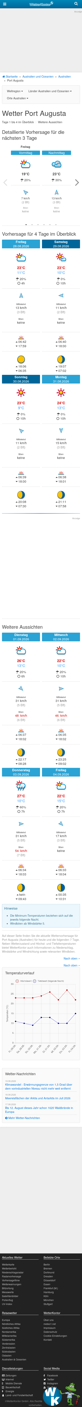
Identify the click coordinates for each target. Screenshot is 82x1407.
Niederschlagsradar (12, 1272)
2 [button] (32, 225)
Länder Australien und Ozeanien (49, 91)
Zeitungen (11, 1375)
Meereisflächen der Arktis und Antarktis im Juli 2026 (37, 1098)
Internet (10, 1379)
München (49, 1300)
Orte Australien (17, 98)
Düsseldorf (49, 1280)
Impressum (50, 1327)
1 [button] (26, 225)
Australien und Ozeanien (38, 76)
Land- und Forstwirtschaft (19, 1395)
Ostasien (7, 1355)
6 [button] (56, 225)
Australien (64, 76)
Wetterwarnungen (11, 1284)
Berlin (47, 1264)
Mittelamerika (9, 1335)
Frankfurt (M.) (51, 1288)
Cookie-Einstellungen (55, 1335)
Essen (47, 1284)
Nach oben (71, 958)
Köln (46, 1296)
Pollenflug (7, 1300)
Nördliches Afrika (11, 1323)
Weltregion (14, 91)
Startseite (11, 76)
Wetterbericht (9, 1268)
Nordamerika (9, 1331)
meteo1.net (50, 1323)
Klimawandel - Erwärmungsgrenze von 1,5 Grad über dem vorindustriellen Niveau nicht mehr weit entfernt (38, 1086)
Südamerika (8, 1339)
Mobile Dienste (14, 1383)
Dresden (48, 1276)
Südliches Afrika (11, 1327)
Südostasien (9, 1351)
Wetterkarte (8, 1264)
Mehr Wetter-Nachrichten (24, 1118)
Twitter (50, 1379)
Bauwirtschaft (13, 1387)
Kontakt (48, 1339)
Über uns (49, 1320)
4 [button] (44, 225)
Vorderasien (8, 1343)
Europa (6, 1320)
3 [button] (38, 225)
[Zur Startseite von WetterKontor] (41, 3)
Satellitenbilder (10, 1296)
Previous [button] (5, 182)
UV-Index (7, 1304)
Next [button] (77, 182)
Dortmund (49, 1272)
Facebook (52, 1375)
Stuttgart (48, 1304)
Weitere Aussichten (50, 122)
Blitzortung (8, 1288)
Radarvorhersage (11, 1276)
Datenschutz (50, 1331)
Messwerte (8, 1292)
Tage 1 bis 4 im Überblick (18, 122)
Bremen (48, 1268)
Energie (10, 1391)
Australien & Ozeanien (14, 1359)
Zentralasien (9, 1347)
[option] (25, 182)
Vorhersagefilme (11, 1280)
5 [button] (50, 225)
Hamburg (49, 1292)
